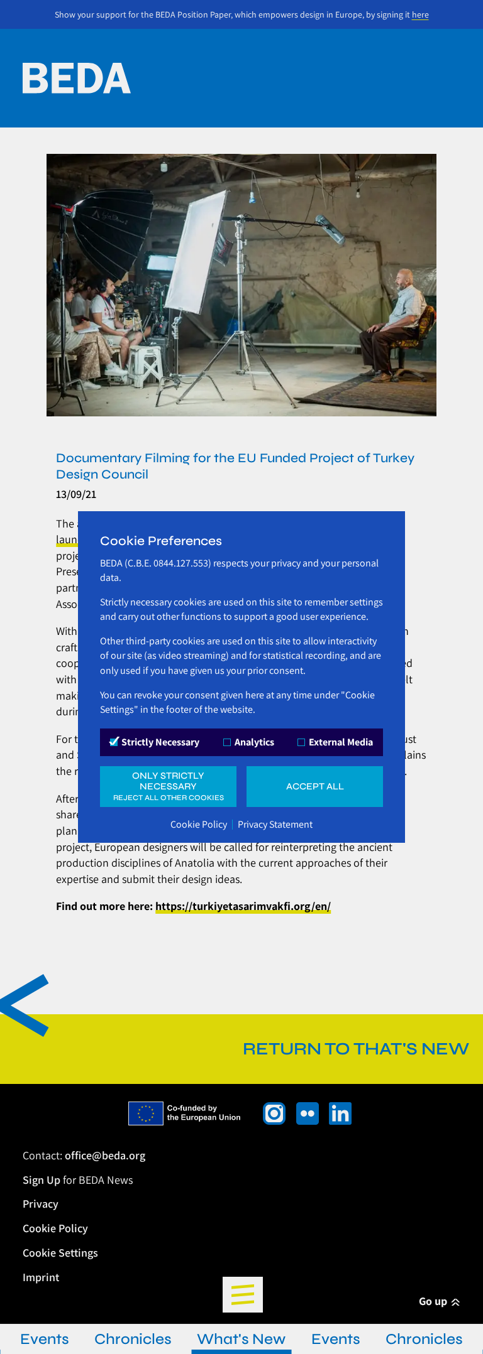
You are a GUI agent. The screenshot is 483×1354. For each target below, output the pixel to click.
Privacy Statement (275, 825)
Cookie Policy (198, 825)
